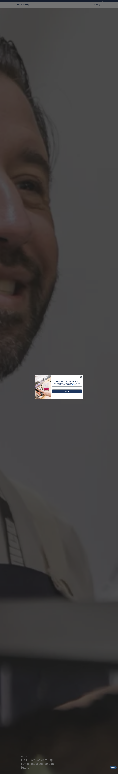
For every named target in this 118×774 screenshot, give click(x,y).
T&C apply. (74, 384)
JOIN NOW (67, 391)
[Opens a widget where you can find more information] (113, 767)
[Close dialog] (80, 377)
